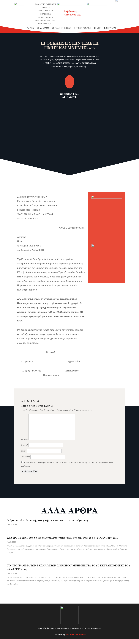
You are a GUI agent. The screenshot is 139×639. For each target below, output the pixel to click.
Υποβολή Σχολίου (29, 471)
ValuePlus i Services (76, 634)
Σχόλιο (24, 439)
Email (23, 451)
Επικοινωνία (110, 27)
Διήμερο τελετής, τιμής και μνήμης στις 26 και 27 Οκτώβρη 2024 (47, 520)
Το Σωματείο (43, 27)
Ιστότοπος (25, 456)
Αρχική (30, 27)
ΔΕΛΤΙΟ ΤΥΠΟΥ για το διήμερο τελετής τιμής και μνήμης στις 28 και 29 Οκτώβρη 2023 (62, 537)
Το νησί (97, 27)
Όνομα (24, 445)
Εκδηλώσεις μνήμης (61, 27)
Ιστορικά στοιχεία (82, 27)
